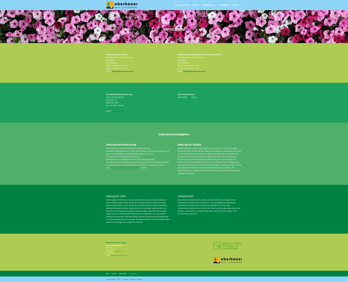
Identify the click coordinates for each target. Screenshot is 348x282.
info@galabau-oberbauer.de (119, 255)
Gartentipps (224, 5)
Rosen (195, 5)
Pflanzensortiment (182, 5)
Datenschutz (123, 273)
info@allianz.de (117, 111)
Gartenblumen (208, 5)
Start (107, 273)
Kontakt (235, 5)
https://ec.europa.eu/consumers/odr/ (125, 168)
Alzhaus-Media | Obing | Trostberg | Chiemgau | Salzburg (124, 279)
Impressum (132, 273)
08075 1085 (118, 251)
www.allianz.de (112, 108)
